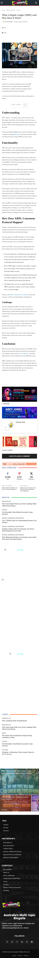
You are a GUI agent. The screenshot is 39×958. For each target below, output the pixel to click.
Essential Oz (6, 718)
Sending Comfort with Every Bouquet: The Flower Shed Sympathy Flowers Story (18, 530)
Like (8, 472)
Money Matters (11, 10)
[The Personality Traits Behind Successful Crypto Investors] (15, 803)
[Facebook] (7, 942)
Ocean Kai (10, 21)
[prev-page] (3, 543)
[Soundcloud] (22, 942)
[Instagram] (12, 942)
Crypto (18, 10)
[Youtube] (32, 942)
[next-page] (6, 543)
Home (3, 10)
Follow (19, 472)
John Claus (4, 793)
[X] (27, 942)
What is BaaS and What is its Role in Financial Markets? (10, 488)
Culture (5, 749)
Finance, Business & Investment (13, 518)
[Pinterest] (17, 942)
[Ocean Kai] (3, 21)
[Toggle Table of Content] (24, 105)
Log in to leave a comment (19, 456)
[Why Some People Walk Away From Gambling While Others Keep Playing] (19, 782)
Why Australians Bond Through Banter (14, 721)
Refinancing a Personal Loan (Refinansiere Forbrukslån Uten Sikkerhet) (28, 489)
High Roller (6, 501)
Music (4, 733)
